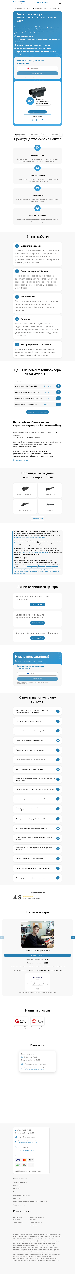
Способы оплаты (19, 1205)
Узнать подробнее (37, 604)
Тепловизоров (18, 1223)
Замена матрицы (32, 566)
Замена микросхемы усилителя (48, 566)
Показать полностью (20, 460)
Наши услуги (17, 1198)
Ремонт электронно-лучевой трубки (35, 570)
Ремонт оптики (44, 571)
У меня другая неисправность (37, 412)
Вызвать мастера (38, 955)
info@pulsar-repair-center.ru (27, 1137)
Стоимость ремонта (20, 1179)
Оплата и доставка (20, 1182)
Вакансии (16, 1188)
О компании (17, 1192)
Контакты (16, 1185)
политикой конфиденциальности (50, 77)
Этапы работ (34, 135)
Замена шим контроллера (22, 568)
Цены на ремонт (37, 112)
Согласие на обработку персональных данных (30, 1202)
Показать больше (37, 518)
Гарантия (55, 135)
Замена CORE (18, 571)
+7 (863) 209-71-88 (42, 2)
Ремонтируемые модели (21, 1195)
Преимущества (20, 135)
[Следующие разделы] (60, 134)
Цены (45, 135)
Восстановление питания (31, 571)
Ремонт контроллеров (54, 570)
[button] (73, 937)
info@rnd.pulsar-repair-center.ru (35, 1064)
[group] (21, 1023)
